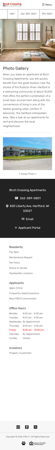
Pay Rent (14, 252)
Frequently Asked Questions (24, 293)
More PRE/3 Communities (22, 298)
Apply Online (16, 288)
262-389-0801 (30, 198)
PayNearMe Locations (21, 273)
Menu (48, 4)
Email (29, 219)
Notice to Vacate (18, 268)
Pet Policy (14, 262)
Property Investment (20, 353)
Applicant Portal (29, 227)
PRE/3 (26, 436)
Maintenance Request (20, 257)
